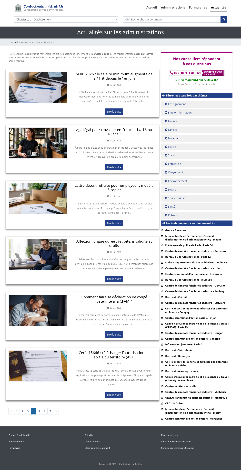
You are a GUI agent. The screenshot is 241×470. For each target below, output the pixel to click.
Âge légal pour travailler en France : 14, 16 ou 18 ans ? (114, 131)
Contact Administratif (19, 435)
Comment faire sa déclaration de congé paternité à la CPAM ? (114, 299)
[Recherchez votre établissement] (224, 19)
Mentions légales (169, 435)
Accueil (151, 7)
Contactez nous (92, 441)
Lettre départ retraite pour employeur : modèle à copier (114, 187)
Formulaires (198, 7)
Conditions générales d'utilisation (177, 447)
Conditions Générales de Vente (176, 441)
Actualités (218, 7)
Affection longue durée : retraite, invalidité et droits (114, 243)
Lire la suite (114, 111)
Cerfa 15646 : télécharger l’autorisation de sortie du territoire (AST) (114, 354)
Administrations (173, 7)
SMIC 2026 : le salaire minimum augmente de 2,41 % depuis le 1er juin (114, 76)
